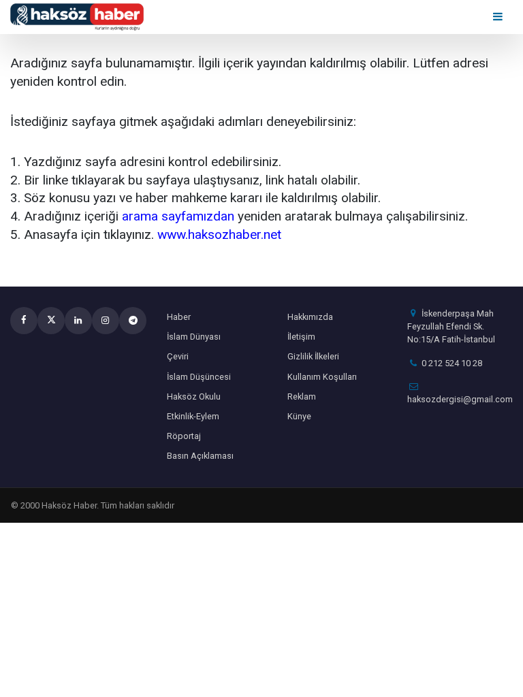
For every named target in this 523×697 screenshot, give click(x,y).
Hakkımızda (310, 317)
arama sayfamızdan (178, 216)
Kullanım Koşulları (322, 377)
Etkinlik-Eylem (193, 416)
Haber (179, 317)
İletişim (301, 336)
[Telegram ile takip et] (132, 320)
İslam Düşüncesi (199, 377)
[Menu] (499, 16)
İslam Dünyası (194, 336)
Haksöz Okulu (194, 396)
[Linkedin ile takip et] (78, 320)
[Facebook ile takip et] (23, 320)
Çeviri (178, 356)
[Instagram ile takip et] (105, 320)
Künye (299, 416)
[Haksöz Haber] (77, 16)
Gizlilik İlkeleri (313, 356)
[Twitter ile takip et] (51, 320)
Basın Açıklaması (200, 456)
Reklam (301, 396)
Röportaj (184, 436)
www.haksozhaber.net (219, 234)
